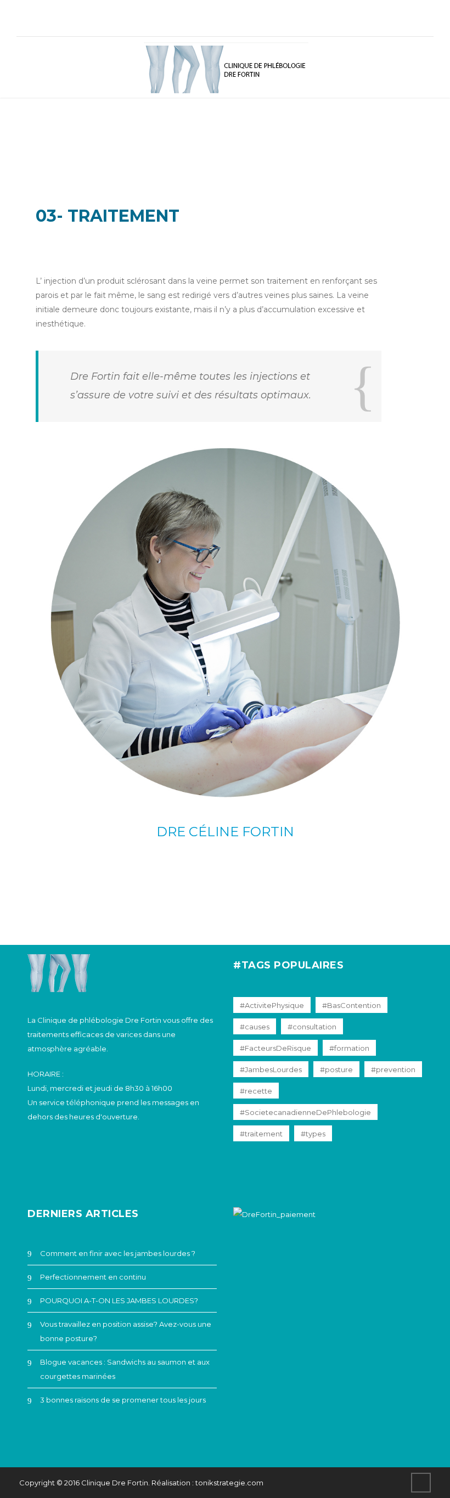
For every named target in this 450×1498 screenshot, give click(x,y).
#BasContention (351, 1005)
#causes (254, 1026)
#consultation (312, 1026)
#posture (336, 1069)
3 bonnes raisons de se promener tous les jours (123, 1399)
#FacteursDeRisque (275, 1048)
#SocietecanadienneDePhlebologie (305, 1112)
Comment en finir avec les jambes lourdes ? (117, 1253)
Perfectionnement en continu (93, 1276)
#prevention (393, 1069)
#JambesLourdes (271, 1069)
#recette (256, 1090)
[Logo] (226, 70)
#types (313, 1133)
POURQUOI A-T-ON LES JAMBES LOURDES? (119, 1300)
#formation (349, 1048)
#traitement (261, 1133)
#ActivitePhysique (272, 1005)
